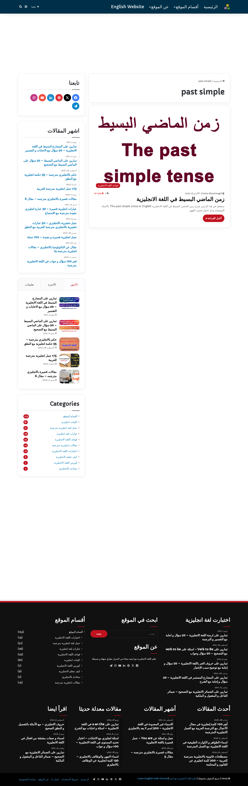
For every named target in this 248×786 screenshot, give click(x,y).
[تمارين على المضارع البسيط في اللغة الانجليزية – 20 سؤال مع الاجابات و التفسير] (69, 303)
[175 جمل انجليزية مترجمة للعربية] (69, 360)
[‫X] (133, 665)
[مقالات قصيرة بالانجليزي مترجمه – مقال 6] (69, 376)
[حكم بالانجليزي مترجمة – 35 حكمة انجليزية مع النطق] (69, 344)
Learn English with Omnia (152, 778)
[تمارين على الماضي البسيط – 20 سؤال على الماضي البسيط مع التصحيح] (69, 326)
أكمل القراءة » (214, 218)
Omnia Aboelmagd (211, 193)
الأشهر (74, 284)
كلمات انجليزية (69, 422)
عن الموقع (160, 6)
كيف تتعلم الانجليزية (66, 457)
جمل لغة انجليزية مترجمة (63, 427)
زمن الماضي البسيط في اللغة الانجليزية (180, 199)
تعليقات (29, 284)
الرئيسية (211, 6)
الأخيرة (52, 284)
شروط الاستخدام (70, 779)
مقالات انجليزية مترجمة (64, 445)
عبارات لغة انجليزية (67, 433)
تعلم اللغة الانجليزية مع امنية (182, 778)
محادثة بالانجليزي (68, 468)
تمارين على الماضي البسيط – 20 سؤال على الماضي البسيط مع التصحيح (40, 325)
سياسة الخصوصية (27, 779)
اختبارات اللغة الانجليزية (64, 451)
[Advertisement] (124, 42)
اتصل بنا (55, 779)
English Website (127, 6)
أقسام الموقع (187, 6)
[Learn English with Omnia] (227, 7)
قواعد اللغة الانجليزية (66, 439)
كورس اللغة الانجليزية (65, 462)
